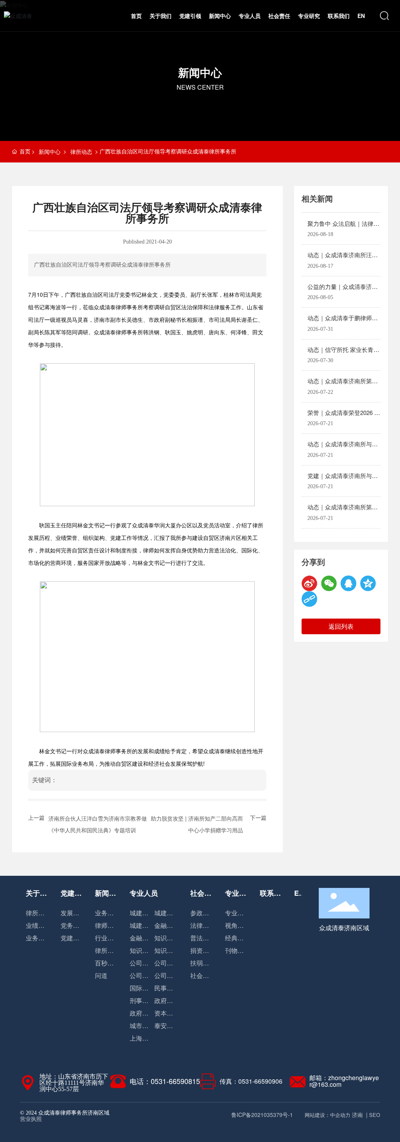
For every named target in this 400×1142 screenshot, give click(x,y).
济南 (357, 1115)
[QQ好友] (348, 583)
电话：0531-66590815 (165, 1081)
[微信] (329, 583)
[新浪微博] (309, 583)
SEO (374, 1115)
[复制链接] (309, 599)
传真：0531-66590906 (251, 1081)
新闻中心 (200, 72)
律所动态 (81, 151)
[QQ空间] (368, 583)
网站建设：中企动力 (327, 1115)
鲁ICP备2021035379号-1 (262, 1115)
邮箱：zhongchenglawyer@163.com (344, 1081)
